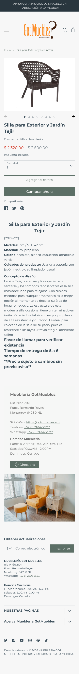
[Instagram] (30, 640)
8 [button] (54, 117)
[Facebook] (14, 640)
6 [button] (46, 117)
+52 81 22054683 (29, 575)
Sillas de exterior (31, 139)
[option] (39, 84)
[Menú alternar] (6, 30)
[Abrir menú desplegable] (69, 611)
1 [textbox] (7, 167)
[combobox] (39, 165)
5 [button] (42, 117)
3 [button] (33, 117)
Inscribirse (62, 548)
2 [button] (29, 117)
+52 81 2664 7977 (37, 427)
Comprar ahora (39, 192)
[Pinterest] (38, 640)
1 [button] (25, 117)
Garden (9, 139)
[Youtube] (22, 640)
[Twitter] (6, 640)
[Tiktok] (46, 640)
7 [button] (50, 117)
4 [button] (37, 117)
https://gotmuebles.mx (43, 422)
